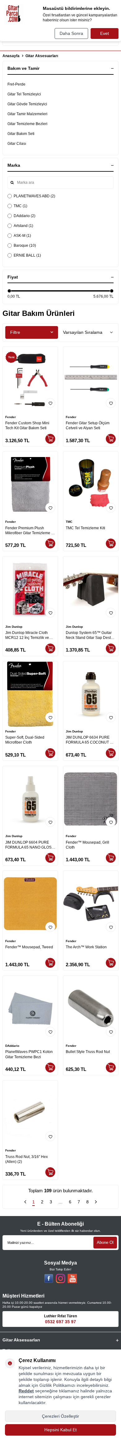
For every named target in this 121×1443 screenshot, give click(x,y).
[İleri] (96, 1202)
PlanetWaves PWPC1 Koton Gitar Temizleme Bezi (29, 1054)
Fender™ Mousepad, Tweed (29, 947)
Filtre (15, 332)
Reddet (26, 1390)
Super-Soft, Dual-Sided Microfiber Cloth (24, 740)
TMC (69, 521)
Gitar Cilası (16, 143)
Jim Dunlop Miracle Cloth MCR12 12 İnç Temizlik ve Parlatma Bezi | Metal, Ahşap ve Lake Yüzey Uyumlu (29, 635)
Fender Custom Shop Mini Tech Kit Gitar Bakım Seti (27, 425)
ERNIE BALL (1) (27, 255)
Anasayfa (11, 56)
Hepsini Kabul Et (60, 1429)
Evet (104, 33)
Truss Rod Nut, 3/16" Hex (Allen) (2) (26, 1159)
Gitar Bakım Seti (20, 134)
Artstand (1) (23, 226)
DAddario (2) (24, 216)
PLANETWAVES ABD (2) (34, 196)
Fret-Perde (16, 84)
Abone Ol (105, 1242)
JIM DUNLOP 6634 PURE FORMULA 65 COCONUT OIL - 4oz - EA (91, 740)
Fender (10, 417)
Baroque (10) (25, 245)
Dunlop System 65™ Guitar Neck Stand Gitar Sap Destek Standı (90, 635)
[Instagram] (60, 1278)
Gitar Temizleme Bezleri (27, 124)
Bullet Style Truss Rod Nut (88, 1052)
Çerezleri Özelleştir (60, 1416)
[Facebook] (48, 1278)
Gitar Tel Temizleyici (24, 94)
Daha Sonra (71, 33)
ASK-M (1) (22, 235)
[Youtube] (72, 1278)
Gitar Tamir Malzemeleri (27, 114)
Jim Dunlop (13, 626)
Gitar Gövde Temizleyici (27, 104)
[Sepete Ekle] (50, 439)
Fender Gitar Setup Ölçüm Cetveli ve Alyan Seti (88, 425)
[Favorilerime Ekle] (50, 403)
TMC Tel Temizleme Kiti (85, 528)
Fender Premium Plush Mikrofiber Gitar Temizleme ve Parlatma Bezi (30, 530)
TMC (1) (20, 206)
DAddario (12, 1045)
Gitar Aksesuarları (41, 56)
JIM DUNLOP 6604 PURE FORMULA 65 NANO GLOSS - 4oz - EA (29, 845)
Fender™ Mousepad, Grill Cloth (87, 844)
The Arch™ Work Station (86, 947)
